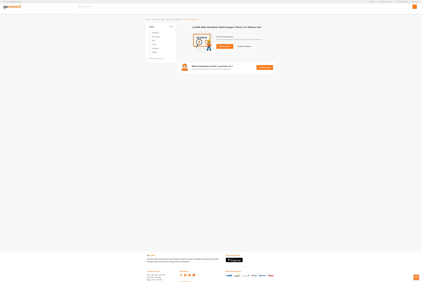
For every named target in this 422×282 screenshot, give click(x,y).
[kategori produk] (75, 6)
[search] (414, 6)
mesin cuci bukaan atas (191, 19)
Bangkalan (155, 32)
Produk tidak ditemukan (224, 37)
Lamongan (155, 48)
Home (148, 19)
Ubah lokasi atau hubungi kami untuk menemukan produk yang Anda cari (239, 39)
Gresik (154, 44)
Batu (153, 40)
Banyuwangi (156, 36)
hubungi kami (265, 67)
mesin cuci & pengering (174, 19)
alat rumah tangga (158, 19)
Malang (154, 52)
